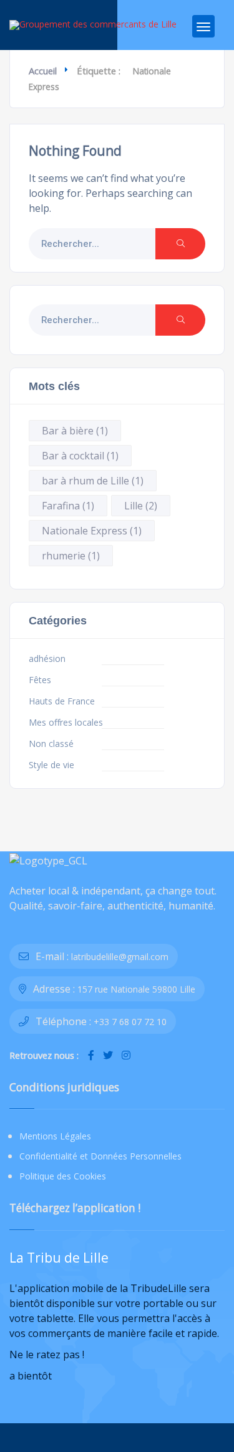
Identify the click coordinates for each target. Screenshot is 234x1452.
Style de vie (51, 765)
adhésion (47, 658)
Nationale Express (92, 531)
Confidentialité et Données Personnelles (100, 1156)
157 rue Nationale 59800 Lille (136, 989)
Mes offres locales (66, 722)
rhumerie (71, 556)
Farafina (68, 506)
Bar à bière (75, 431)
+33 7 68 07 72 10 (130, 1022)
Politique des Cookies (62, 1176)
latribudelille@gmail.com (119, 957)
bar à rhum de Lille (93, 481)
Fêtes (40, 680)
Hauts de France (62, 701)
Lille (140, 506)
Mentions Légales (55, 1136)
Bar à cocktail (80, 456)
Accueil (43, 70)
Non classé (51, 743)
